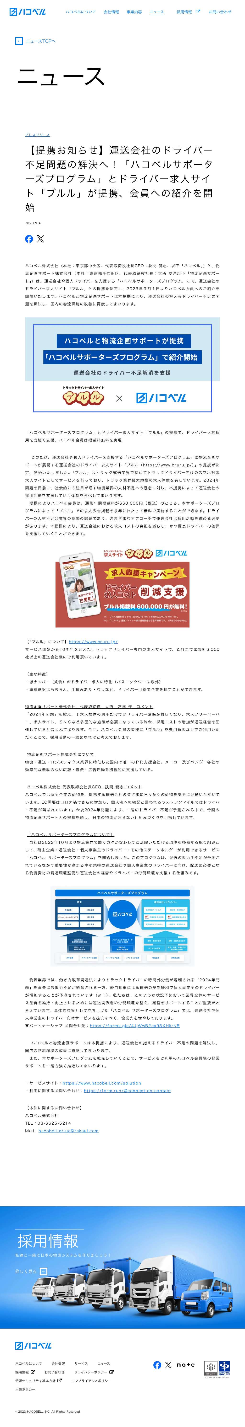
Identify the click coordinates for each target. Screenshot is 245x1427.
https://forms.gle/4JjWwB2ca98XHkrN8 (135, 1026)
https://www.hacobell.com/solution (102, 1083)
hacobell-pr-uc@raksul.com (69, 1131)
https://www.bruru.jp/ (93, 642)
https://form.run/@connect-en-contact (127, 1091)
